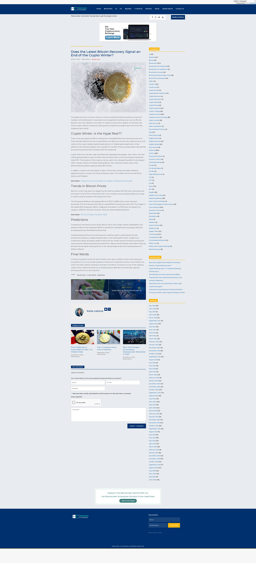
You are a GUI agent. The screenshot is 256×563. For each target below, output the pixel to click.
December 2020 (154, 455)
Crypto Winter (91, 275)
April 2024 (152, 335)
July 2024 (152, 326)
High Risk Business (155, 174)
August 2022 (153, 395)
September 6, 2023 (103, 352)
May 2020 (152, 476)
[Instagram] (155, 17)
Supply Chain (153, 231)
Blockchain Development (158, 66)
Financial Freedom (155, 156)
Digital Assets (154, 138)
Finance (152, 153)
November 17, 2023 (77, 355)
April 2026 (152, 314)
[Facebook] (152, 17)
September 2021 (154, 428)
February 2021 (154, 449)
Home (99, 9)
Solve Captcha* (76, 397)
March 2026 (153, 317)
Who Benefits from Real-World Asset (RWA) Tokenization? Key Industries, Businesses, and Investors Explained (165, 277)
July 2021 (152, 434)
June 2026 (152, 308)
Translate (252, 3)
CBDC (151, 81)
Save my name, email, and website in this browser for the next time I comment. (102, 393)
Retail (151, 219)
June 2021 (152, 437)
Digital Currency (90, 46)
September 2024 (155, 320)
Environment (153, 147)
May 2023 (152, 368)
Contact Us (180, 9)
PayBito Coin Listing (156, 195)
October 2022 (154, 389)
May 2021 (152, 440)
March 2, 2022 (75, 59)
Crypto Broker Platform (157, 93)
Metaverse (101, 275)
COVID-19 (152, 84)
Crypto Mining (154, 105)
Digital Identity (154, 144)
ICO (150, 177)
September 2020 (155, 464)
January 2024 (154, 344)
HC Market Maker (155, 168)
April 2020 (152, 479)
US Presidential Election (157, 240)
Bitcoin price (81, 275)
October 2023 (154, 353)
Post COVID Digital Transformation (161, 204)
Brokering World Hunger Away (160, 75)
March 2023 (153, 374)
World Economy (154, 249)
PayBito (151, 192)
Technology (153, 234)
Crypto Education (155, 99)
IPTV (150, 180)
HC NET (151, 171)
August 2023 (153, 359)
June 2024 (152, 329)
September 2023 (155, 356)
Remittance (153, 216)
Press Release (154, 207)
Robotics (152, 222)
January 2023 (154, 380)
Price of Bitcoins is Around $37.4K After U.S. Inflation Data (82, 349)
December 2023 (154, 347)
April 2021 (152, 443)
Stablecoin (152, 228)
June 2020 (152, 473)
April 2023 (152, 371)
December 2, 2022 (129, 357)
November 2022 (154, 386)
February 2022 (154, 413)
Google (151, 165)
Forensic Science (155, 159)
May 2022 (152, 404)
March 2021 (153, 446)
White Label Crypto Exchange (159, 246)
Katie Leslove (86, 59)
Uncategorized (154, 237)
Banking (152, 57)
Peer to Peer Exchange (157, 201)
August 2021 (153, 431)
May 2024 (152, 332)
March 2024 (153, 338)
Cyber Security (154, 120)
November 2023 (154, 350)
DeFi (150, 132)
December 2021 (154, 419)
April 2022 (152, 407)
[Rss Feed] (109, 309)
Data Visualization (155, 126)
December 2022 (154, 383)
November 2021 (154, 422)
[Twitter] (159, 17)
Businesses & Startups (157, 78)
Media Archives (178, 17)
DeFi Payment (154, 135)
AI (116, 9)
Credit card (153, 87)
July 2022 (152, 398)
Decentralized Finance (157, 129)
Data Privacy (153, 123)
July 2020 (152, 470)
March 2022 (153, 410)
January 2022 (154, 416)
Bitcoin (73, 46)
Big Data (128, 9)
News (151, 186)
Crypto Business (155, 96)
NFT (150, 189)
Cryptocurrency (154, 114)
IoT (121, 9)
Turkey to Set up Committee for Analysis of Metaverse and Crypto (106, 181)
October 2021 (153, 425)
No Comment (77, 367)
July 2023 (152, 362)
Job (150, 183)
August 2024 (153, 323)
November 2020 (154, 458)
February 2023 (154, 377)
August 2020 (153, 467)
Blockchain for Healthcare (158, 69)
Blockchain (108, 9)
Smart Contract (154, 225)
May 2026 (152, 311)
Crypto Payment (154, 108)
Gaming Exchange (155, 162)
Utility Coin (153, 243)
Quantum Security (155, 210)
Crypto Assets (154, 90)
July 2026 (152, 305)
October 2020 (154, 461)
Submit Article (167, 9)
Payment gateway (155, 198)
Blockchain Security (156, 72)
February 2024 (154, 341)
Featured (99, 46)
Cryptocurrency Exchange (158, 117)
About (157, 9)
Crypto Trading (154, 111)
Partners (148, 9)
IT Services (138, 9)
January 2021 (153, 452)
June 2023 (152, 365)
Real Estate (153, 213)
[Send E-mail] (105, 309)
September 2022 (155, 392)
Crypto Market (154, 102)
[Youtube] (163, 17)
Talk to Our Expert (128, 501)
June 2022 (152, 401)
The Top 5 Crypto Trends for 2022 (94, 215)
